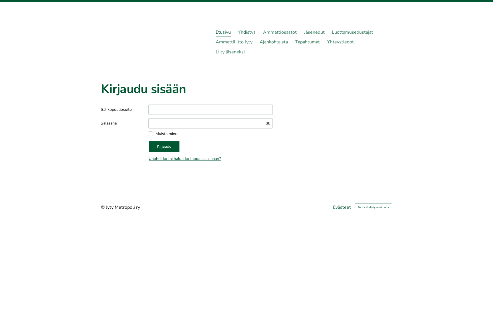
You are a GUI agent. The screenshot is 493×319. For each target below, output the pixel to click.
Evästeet (342, 207)
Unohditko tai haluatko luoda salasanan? (185, 158)
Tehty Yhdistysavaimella (373, 207)
